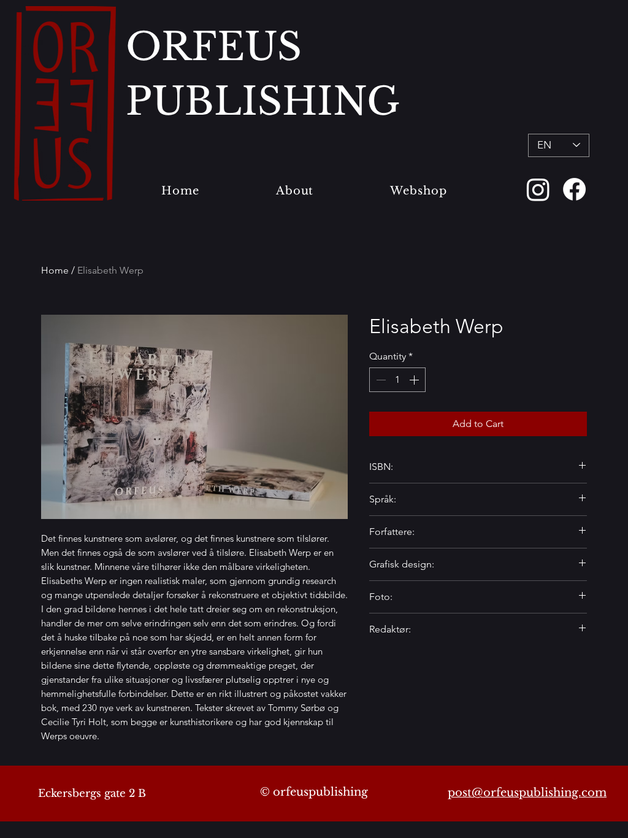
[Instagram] (538, 189)
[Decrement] (379, 379)
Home (55, 270)
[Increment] (415, 379)
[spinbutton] (397, 379)
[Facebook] (574, 189)
